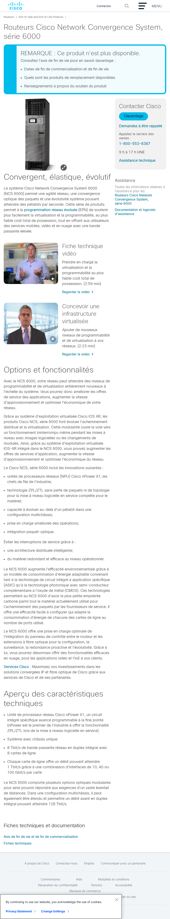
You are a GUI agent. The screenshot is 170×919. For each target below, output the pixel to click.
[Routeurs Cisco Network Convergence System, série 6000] (37, 135)
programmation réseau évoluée (50, 210)
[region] (61, 906)
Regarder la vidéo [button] (76, 292)
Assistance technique (137, 160)
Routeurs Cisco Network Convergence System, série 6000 (133, 199)
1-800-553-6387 (134, 144)
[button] (31, 263)
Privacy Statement (19, 911)
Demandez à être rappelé (140, 126)
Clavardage (133, 116)
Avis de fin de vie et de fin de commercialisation (41, 836)
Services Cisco (16, 667)
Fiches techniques (18, 843)
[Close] (116, 899)
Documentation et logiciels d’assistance (135, 212)
